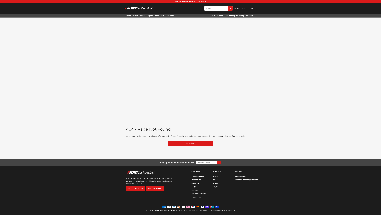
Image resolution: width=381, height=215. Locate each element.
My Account (196, 180)
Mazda (135, 16)
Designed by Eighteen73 (207, 210)
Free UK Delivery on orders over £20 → (190, 1)
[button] (251, 8)
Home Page (190, 143)
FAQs (163, 16)
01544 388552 (218, 16)
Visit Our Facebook (135, 188)
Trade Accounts (197, 176)
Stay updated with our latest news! (177, 162)
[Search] (230, 8)
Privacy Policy (196, 197)
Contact (170, 16)
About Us (195, 183)
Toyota (150, 16)
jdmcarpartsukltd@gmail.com (241, 16)
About (157, 16)
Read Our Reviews (155, 188)
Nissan (142, 16)
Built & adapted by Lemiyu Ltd (225, 210)
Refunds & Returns (198, 194)
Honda (128, 16)
